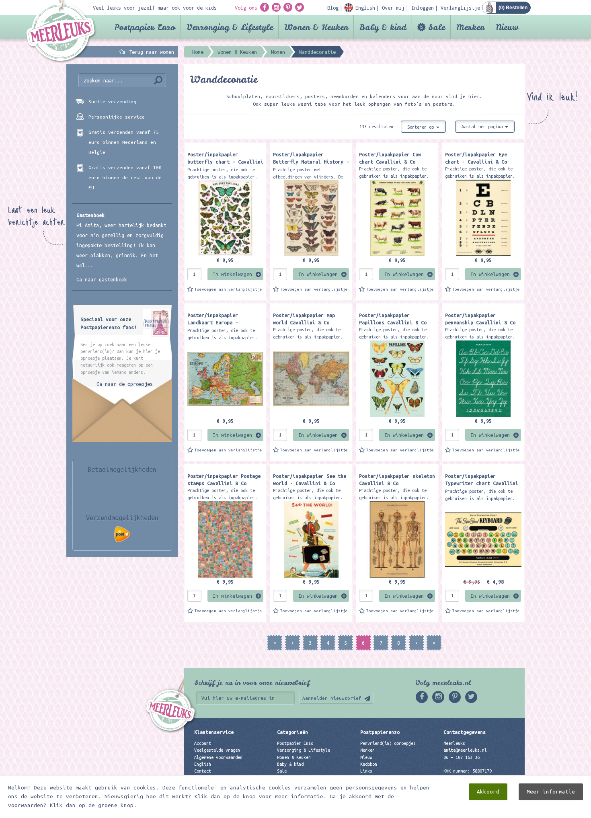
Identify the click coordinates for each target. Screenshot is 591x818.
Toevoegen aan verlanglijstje (228, 289)
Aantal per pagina (483, 126)
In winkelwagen (232, 274)
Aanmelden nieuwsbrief (331, 698)
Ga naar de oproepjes (124, 384)
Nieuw (507, 27)
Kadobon (368, 764)
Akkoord (488, 792)
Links (366, 771)
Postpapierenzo (380, 732)
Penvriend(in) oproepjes (388, 743)
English (202, 764)
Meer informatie (551, 792)
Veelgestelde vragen (217, 750)
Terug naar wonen (151, 52)
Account (202, 743)
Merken (470, 27)
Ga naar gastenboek (101, 279)
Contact (202, 771)
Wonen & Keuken (316, 27)
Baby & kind (382, 27)
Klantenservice (214, 732)
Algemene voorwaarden (218, 757)
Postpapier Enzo (144, 27)
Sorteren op (421, 127)
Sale (436, 27)
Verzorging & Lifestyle (230, 27)
